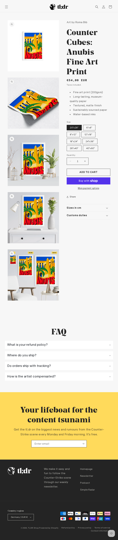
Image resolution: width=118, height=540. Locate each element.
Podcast (85, 482)
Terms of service (102, 528)
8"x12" (73, 134)
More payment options (88, 188)
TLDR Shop (33, 528)
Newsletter (86, 476)
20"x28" (74, 127)
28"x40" (74, 148)
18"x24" (74, 141)
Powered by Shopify (49, 528)
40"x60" (90, 148)
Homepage (86, 469)
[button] (6, 7)
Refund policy (68, 528)
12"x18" (88, 134)
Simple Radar (87, 489)
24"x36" (90, 141)
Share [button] (73, 196)
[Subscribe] (83, 443)
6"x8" (89, 127)
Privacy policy (84, 528)
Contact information (100, 531)
